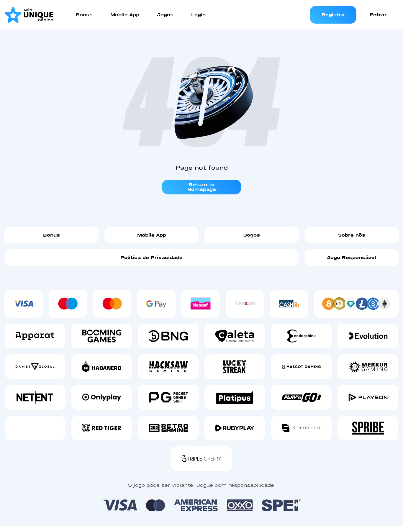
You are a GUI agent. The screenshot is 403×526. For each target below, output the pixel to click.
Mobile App (151, 235)
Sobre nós (351, 235)
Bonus (51, 235)
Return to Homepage (201, 187)
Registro (333, 14)
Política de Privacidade (151, 257)
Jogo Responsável (351, 257)
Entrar (378, 14)
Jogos (251, 235)
